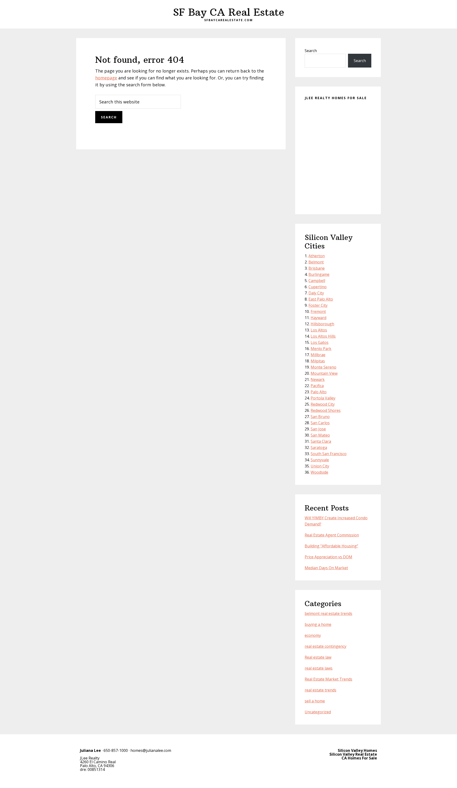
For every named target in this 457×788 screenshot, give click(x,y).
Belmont (316, 262)
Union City (320, 466)
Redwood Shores (326, 410)
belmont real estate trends (328, 613)
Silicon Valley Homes (357, 750)
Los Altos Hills (323, 336)
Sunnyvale (320, 459)
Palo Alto (319, 391)
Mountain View (324, 373)
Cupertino (317, 286)
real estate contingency (325, 646)
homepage (106, 78)
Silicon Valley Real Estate (353, 754)
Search (311, 50)
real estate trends (320, 690)
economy (313, 635)
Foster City (318, 305)
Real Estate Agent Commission (332, 535)
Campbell (316, 280)
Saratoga (319, 447)
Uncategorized (318, 712)
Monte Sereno (323, 367)
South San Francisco (329, 453)
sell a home (315, 701)
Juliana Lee (90, 750)
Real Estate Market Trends (328, 679)
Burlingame (318, 274)
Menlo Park (321, 348)
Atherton (316, 255)
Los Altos (319, 330)
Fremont (318, 311)
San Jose (318, 429)
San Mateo (320, 435)
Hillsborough (322, 323)
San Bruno (320, 416)
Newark (318, 379)
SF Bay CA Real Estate (228, 12)
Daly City (316, 293)
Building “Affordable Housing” (331, 546)
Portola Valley (323, 398)
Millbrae (318, 354)
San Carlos (320, 422)
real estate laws (319, 668)
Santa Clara (321, 441)
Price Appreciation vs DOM (328, 556)
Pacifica (317, 385)
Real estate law (318, 657)
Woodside (319, 472)
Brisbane (316, 268)
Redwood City (323, 404)
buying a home (318, 624)
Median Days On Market (326, 567)
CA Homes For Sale (359, 758)
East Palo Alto (320, 299)
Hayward (318, 317)
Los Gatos (319, 342)
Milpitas (318, 361)
